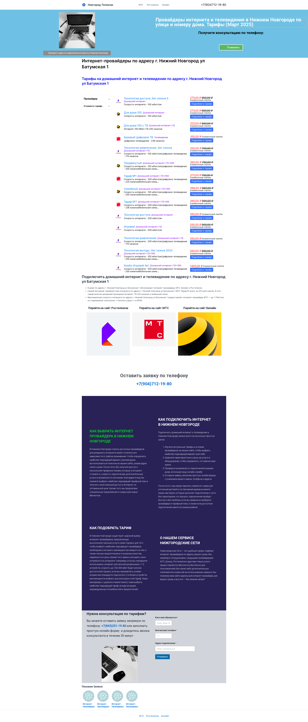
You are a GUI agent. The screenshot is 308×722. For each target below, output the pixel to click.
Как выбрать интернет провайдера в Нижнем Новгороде (112, 436)
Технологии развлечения (140, 238)
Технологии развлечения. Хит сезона (148, 147)
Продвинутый (133, 163)
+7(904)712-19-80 (213, 4)
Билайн (165, 5)
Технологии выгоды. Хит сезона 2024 (148, 250)
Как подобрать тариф (110, 528)
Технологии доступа (137, 214)
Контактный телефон (166, 630)
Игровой (129, 226)
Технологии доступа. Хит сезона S (146, 98)
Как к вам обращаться (166, 617)
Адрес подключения (166, 643)
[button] (118, 436)
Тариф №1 (130, 175)
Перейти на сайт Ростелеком (108, 308)
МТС (141, 5)
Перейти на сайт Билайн (199, 308)
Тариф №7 (130, 201)
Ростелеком (152, 5)
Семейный (131, 188)
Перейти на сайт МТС (154, 308)
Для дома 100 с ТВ (136, 125)
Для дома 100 (133, 112)
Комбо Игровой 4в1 (136, 265)
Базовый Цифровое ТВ (138, 137)
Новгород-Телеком (100, 4)
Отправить (162, 656)
